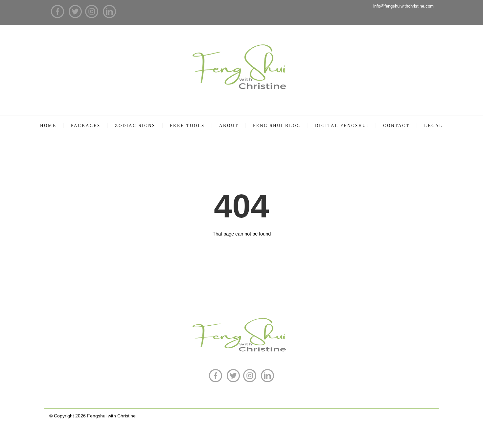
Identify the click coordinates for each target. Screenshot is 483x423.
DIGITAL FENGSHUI (342, 125)
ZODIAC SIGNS (135, 125)
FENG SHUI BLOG (277, 125)
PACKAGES (86, 125)
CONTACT (396, 125)
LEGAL (433, 125)
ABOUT (229, 125)
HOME (48, 125)
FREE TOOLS (187, 125)
